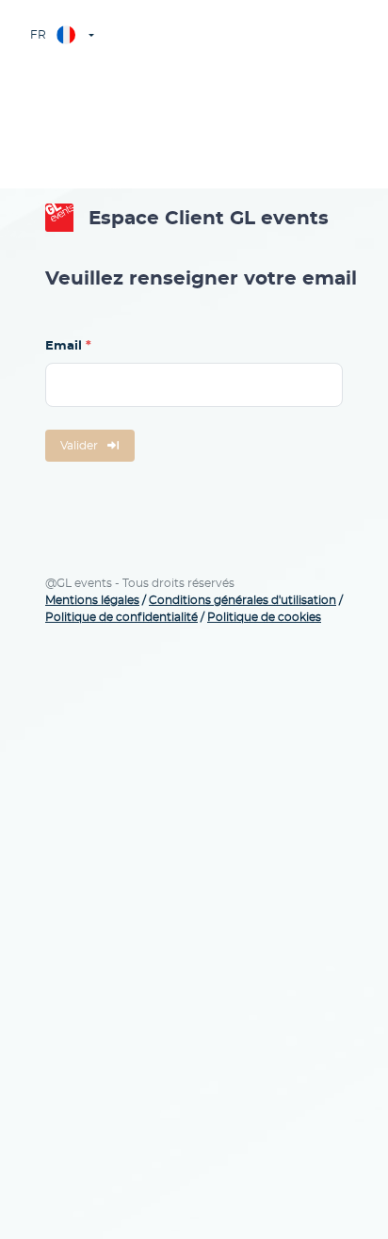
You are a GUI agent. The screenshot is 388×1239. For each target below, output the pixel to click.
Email (63, 346)
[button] (60, 35)
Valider (79, 445)
